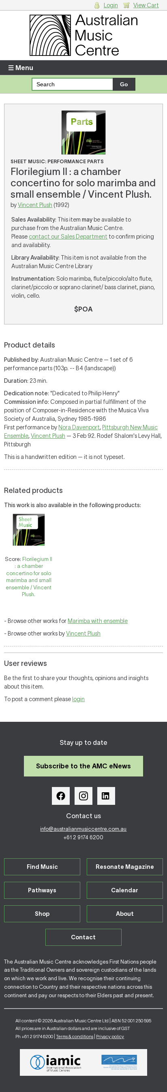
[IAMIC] (56, 1062)
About (125, 914)
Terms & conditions (74, 1036)
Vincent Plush (35, 205)
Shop (42, 914)
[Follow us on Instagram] (83, 796)
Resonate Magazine (125, 867)
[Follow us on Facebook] (61, 796)
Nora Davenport (79, 427)
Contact (83, 937)
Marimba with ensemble (98, 621)
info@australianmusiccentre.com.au (83, 829)
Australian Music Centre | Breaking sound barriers (83, 35)
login (78, 699)
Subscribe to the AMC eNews (83, 766)
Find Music (42, 867)
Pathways (42, 890)
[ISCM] (119, 1062)
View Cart (146, 5)
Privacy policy (110, 1036)
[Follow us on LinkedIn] (106, 796)
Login (111, 5)
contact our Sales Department (68, 236)
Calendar (124, 890)
